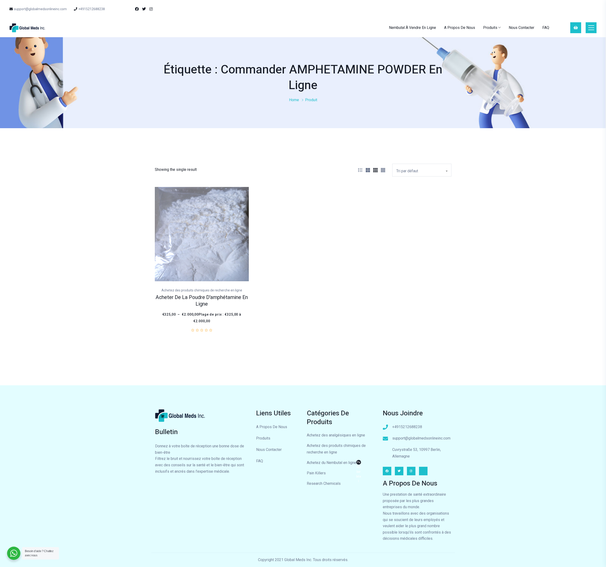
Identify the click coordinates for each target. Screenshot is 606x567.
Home (294, 100)
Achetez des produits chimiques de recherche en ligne (336, 448)
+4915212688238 (91, 9)
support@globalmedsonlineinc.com (40, 9)
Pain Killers (316, 473)
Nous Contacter (521, 27)
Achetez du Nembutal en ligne (334, 463)
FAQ (545, 27)
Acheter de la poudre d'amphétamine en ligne (202, 301)
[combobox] (421, 170)
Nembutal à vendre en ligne (412, 27)
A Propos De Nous (459, 27)
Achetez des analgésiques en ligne (336, 435)
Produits (490, 27)
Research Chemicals (324, 483)
